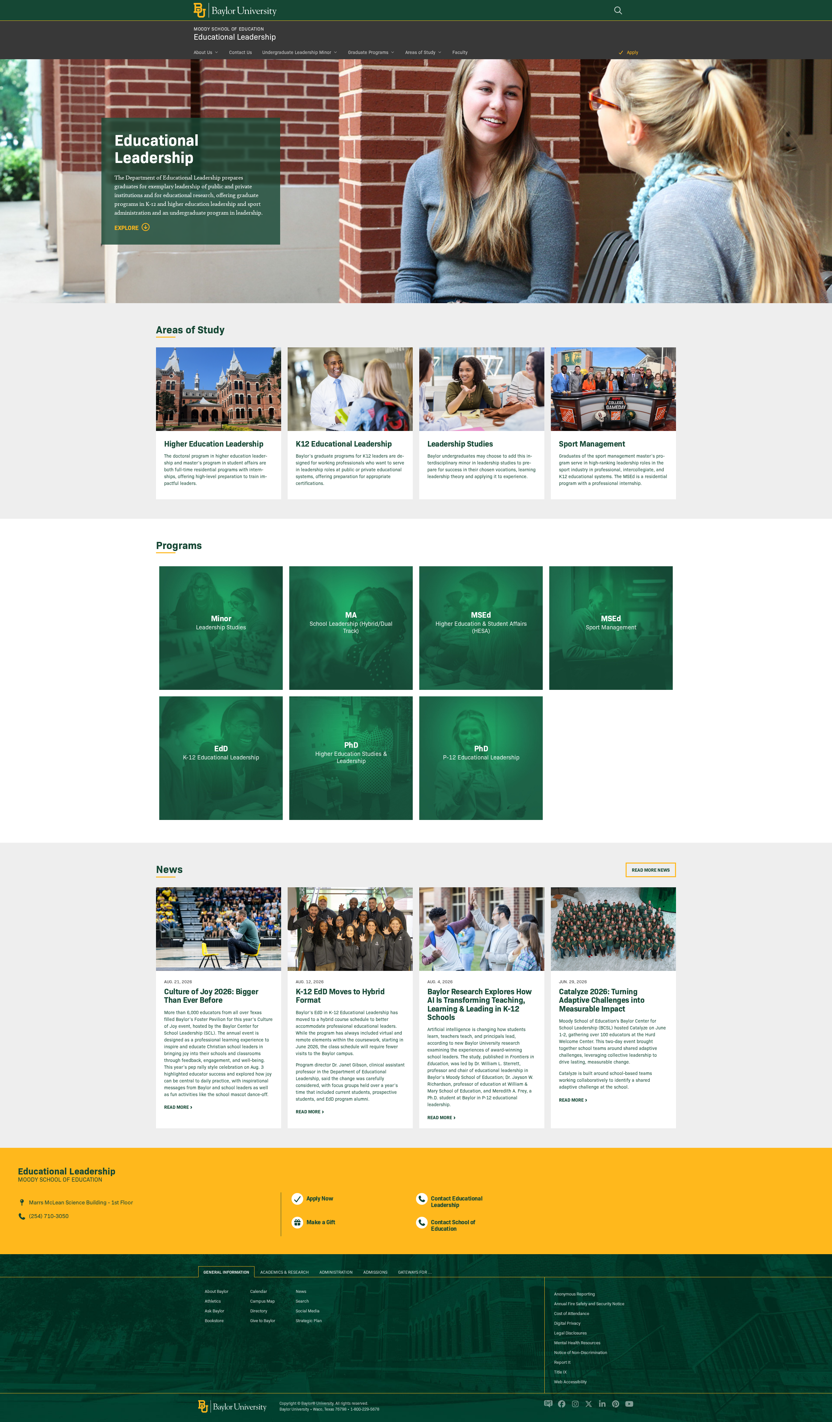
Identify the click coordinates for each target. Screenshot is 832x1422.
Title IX (560, 1372)
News (301, 1291)
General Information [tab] (226, 1272)
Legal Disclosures (570, 1332)
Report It (562, 1362)
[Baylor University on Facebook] (560, 1407)
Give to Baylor (262, 1320)
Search (302, 1301)
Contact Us (240, 52)
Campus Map (262, 1301)
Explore (126, 228)
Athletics (213, 1301)
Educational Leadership (235, 36)
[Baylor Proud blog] (547, 1407)
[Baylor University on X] (587, 1407)
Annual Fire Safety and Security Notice (589, 1303)
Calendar (258, 1291)
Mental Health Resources (577, 1342)
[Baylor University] (234, 10)
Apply (632, 52)
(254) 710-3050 (49, 1215)
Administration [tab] (336, 1272)
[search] (619, 10)
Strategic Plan (309, 1320)
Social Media (307, 1310)
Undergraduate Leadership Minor (296, 52)
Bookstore (214, 1320)
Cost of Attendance (571, 1313)
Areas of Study (420, 52)
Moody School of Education (229, 28)
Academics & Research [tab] (284, 1272)
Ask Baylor (214, 1310)
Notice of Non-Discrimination (580, 1352)
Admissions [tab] (375, 1272)
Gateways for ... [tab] (415, 1272)
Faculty (460, 52)
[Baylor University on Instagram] (574, 1407)
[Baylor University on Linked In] (601, 1407)
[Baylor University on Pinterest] (614, 1407)
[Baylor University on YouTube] (627, 1407)
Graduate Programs (368, 52)
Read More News (651, 869)
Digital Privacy (567, 1323)
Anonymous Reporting (574, 1293)
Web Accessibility (570, 1381)
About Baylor (216, 1291)
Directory (258, 1310)
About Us (203, 52)
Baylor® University (317, 1403)
